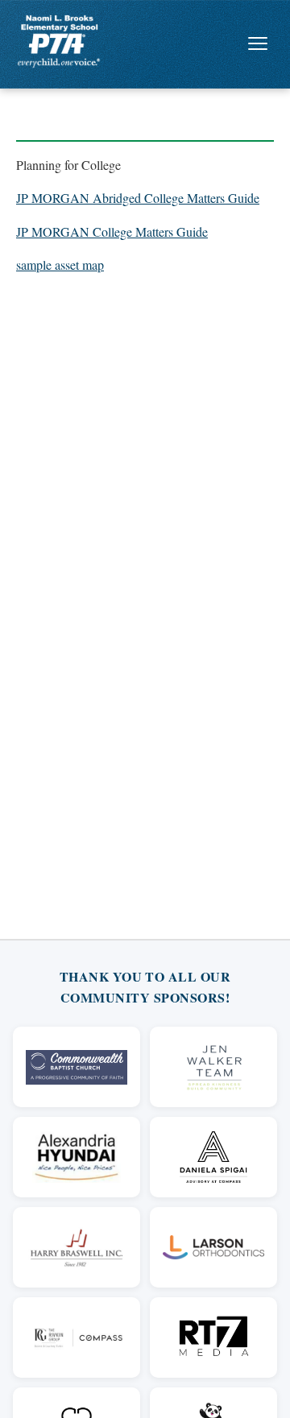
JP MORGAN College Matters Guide (112, 231)
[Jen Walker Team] (213, 1067)
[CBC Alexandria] (76, 1067)
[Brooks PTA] (59, 41)
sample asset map (60, 264)
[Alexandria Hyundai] (76, 1157)
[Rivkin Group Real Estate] (76, 1337)
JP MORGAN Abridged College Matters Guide (137, 197)
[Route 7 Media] (213, 1337)
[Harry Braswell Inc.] (76, 1247)
